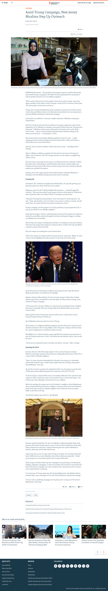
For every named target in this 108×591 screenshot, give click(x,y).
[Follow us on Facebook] (75, 566)
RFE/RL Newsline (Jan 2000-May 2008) (39, 581)
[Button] (80, 29)
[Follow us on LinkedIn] (79, 566)
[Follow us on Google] (67, 566)
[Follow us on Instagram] (63, 566)
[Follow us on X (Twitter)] (71, 566)
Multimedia (31, 575)
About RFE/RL (6, 565)
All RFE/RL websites (98, 3)
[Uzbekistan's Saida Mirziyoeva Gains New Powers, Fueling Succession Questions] (67, 532)
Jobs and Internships (8, 575)
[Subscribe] (87, 566)
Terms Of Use (6, 571)
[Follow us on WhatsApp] (83, 566)
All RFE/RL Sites (6, 581)
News (29, 565)
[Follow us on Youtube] (55, 566)
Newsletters (31, 571)
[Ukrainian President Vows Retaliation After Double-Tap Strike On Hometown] (14, 532)
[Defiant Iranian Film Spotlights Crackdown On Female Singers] (94, 532)
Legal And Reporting (8, 578)
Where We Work (7, 568)
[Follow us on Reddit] (59, 566)
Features (29, 8)
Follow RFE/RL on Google (84, 3)
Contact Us (5, 584)
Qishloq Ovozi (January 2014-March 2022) (40, 578)
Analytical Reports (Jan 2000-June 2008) (40, 584)
